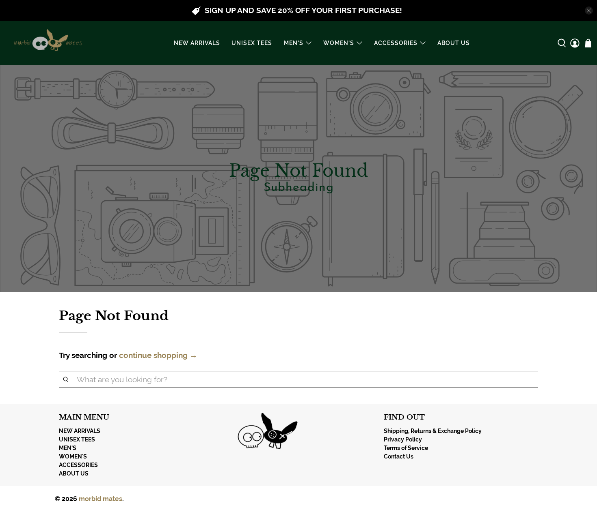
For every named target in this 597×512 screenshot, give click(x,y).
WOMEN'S (338, 43)
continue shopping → (158, 355)
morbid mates (100, 499)
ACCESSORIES (395, 43)
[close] (589, 10)
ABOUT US (453, 43)
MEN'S (293, 43)
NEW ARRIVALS (197, 43)
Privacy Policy (403, 439)
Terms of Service (406, 448)
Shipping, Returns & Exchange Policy (433, 431)
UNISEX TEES (251, 43)
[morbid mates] (46, 43)
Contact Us (398, 456)
